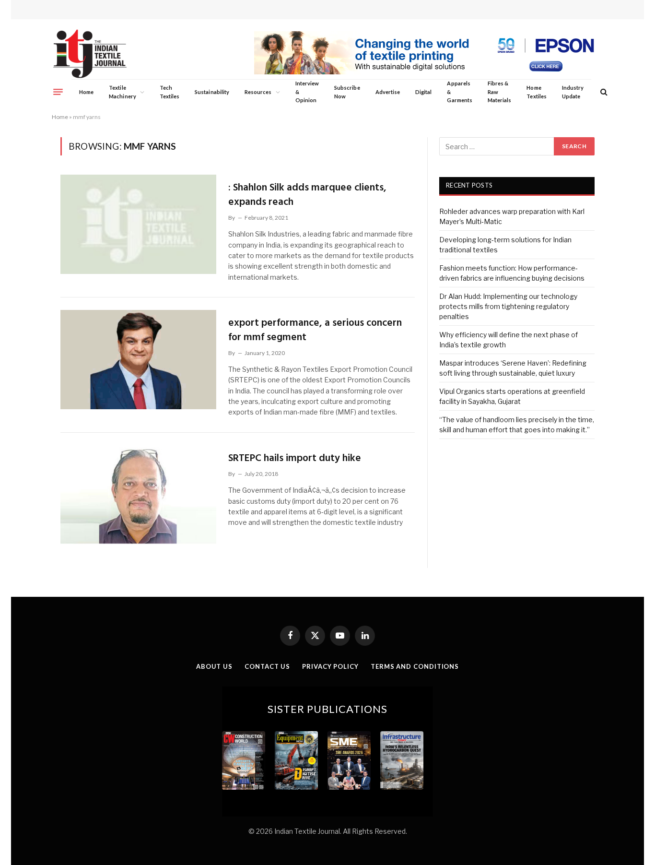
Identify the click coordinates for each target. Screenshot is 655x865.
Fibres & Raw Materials (500, 91)
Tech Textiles (169, 91)
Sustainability (212, 92)
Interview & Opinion (307, 91)
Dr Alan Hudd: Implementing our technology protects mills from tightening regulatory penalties (508, 306)
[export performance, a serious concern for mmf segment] (138, 359)
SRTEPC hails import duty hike (294, 458)
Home (86, 92)
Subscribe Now (347, 91)
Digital (423, 92)
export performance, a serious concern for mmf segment (315, 330)
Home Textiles (536, 91)
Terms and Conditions (415, 666)
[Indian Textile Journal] (90, 54)
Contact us (267, 666)
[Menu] (58, 91)
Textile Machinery (122, 91)
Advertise (387, 92)
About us (214, 666)
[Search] (603, 92)
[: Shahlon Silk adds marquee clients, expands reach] (138, 224)
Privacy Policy (330, 666)
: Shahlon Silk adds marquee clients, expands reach (307, 195)
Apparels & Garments (459, 91)
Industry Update (573, 91)
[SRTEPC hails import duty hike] (138, 494)
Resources (258, 92)
